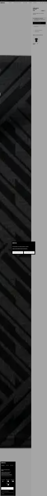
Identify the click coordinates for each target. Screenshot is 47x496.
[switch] (8, 481)
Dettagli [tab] (7, 465)
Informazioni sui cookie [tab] (14, 465)
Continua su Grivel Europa (17, 252)
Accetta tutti (4, 488)
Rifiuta (3, 493)
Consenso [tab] (3, 465)
